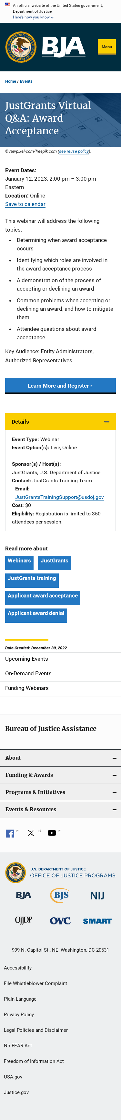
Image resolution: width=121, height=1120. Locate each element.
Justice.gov (16, 1092)
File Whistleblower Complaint (35, 983)
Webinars (19, 560)
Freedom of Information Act (34, 1061)
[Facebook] (12, 835)
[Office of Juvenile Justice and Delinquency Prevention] (23, 926)
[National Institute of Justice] (97, 901)
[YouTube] (54, 835)
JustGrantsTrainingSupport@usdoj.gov (59, 497)
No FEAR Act (18, 1046)
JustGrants (54, 560)
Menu (107, 46)
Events (26, 81)
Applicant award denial (36, 613)
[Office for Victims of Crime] (60, 925)
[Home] (64, 47)
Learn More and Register (58, 385)
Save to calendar (25, 204)
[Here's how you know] (60, 11)
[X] (33, 835)
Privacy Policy (19, 1015)
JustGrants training (32, 578)
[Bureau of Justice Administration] (23, 900)
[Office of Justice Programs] (21, 47)
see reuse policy (74, 151)
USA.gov (13, 1077)
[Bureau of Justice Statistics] (60, 904)
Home (10, 81)
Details (20, 421)
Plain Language (20, 999)
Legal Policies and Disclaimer (36, 1030)
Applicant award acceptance (42, 595)
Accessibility (18, 968)
